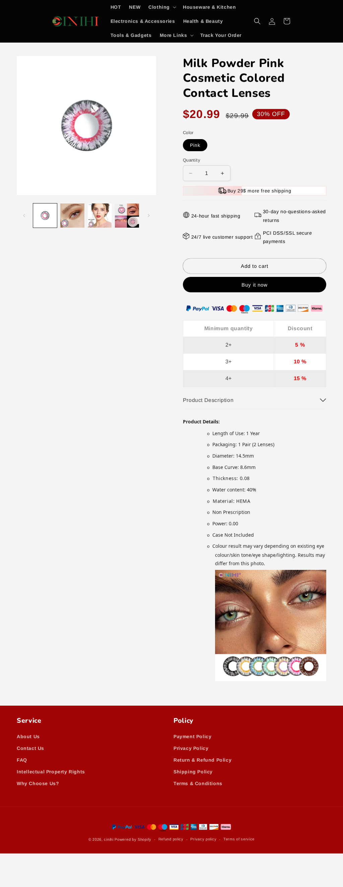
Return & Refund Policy (202, 760)
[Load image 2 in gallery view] (72, 215)
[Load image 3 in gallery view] (100, 215)
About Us (28, 736)
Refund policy (171, 839)
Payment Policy (192, 736)
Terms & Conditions (198, 783)
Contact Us (30, 748)
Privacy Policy (191, 748)
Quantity (191, 160)
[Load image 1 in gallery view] (45, 215)
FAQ (22, 760)
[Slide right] (148, 215)
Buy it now (255, 285)
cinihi (108, 839)
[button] (161, 7)
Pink (195, 145)
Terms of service (239, 839)
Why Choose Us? (38, 783)
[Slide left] (24, 215)
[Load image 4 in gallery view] (127, 215)
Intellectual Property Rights (51, 771)
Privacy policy (203, 839)
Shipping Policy (193, 771)
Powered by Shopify (133, 839)
